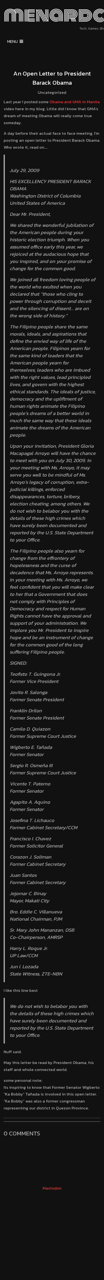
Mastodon (52, 1188)
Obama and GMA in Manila (75, 102)
